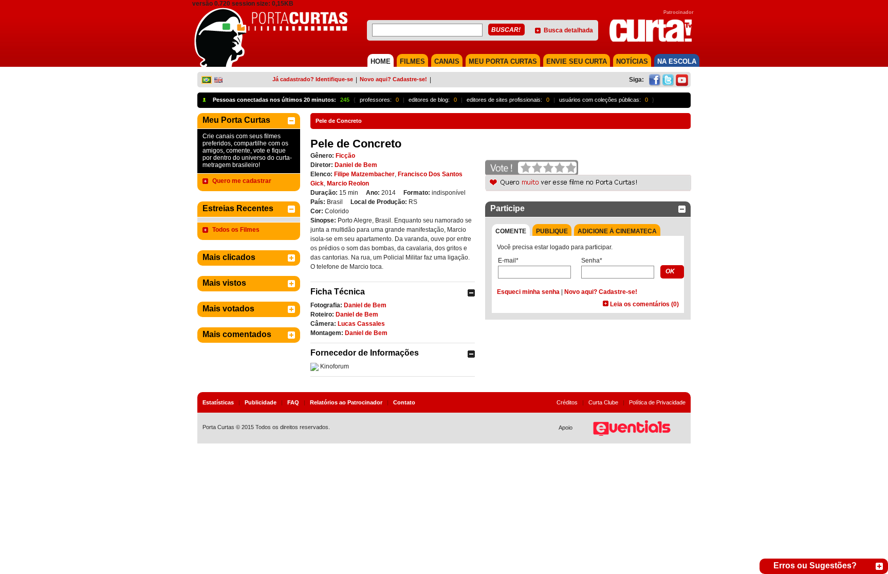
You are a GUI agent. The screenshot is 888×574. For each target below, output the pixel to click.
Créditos (567, 402)
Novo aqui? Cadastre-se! (393, 79)
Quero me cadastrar (241, 180)
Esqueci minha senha (528, 291)
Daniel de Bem (356, 165)
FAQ (293, 402)
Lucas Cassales (361, 323)
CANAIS (446, 61)
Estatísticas (218, 402)
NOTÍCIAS (632, 61)
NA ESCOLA (676, 61)
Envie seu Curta (576, 61)
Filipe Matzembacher (364, 174)
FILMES (412, 61)
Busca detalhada (568, 30)
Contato (404, 402)
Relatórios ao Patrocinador (346, 402)
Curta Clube (603, 402)
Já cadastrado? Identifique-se (312, 79)
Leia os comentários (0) (644, 304)
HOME (381, 61)
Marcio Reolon (348, 183)
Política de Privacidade (657, 402)
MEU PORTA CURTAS (503, 61)
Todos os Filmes (236, 229)
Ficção (345, 155)
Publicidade (260, 402)
